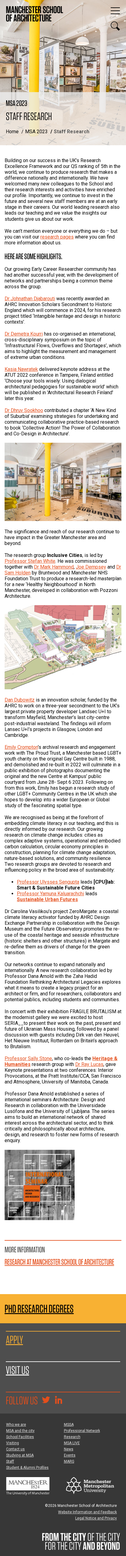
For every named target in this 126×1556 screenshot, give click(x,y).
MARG (69, 1461)
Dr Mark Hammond (54, 567)
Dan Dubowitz (20, 700)
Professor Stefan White (30, 561)
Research (72, 1437)
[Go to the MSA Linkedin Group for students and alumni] (58, 1400)
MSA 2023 (36, 131)
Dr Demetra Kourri (24, 334)
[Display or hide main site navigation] (115, 10)
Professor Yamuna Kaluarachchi (50, 894)
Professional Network (82, 1431)
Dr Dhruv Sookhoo (24, 410)
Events (70, 1455)
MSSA (69, 1424)
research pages (57, 237)
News (68, 1449)
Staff (10, 1461)
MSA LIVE (72, 1443)
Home (12, 131)
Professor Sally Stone (28, 1058)
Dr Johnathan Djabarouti (30, 298)
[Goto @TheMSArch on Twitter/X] (46, 1400)
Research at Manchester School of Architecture (59, 1262)
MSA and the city (20, 1431)
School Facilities (20, 1437)
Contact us (15, 1449)
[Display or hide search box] (115, 26)
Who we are (16, 1424)
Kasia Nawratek (21, 369)
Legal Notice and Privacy (96, 1518)
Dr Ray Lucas (89, 1064)
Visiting (12, 1443)
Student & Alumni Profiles (27, 1467)
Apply (14, 1339)
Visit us (17, 1370)
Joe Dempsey (91, 567)
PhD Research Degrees (39, 1308)
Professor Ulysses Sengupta (48, 882)
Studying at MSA (20, 1455)
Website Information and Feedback (87, 1512)
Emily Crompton (21, 747)
